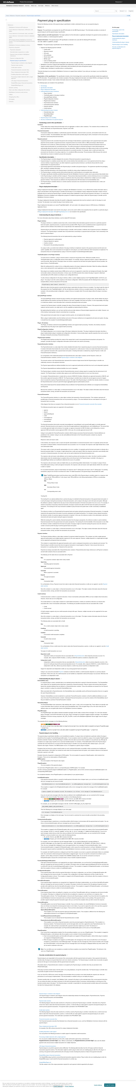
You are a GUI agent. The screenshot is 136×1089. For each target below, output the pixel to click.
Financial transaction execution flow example (90, 404)
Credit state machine (16, 67)
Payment (61, 671)
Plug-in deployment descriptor (48, 89)
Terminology (44, 85)
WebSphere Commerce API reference (18, 27)
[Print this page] (129, 16)
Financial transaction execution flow (20, 69)
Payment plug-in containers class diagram (21, 63)
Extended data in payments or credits (19, 52)
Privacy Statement (69, 1086)
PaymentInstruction (79, 655)
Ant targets (11, 99)
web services (18, 92)
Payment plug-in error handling (48, 117)
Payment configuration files (17, 58)
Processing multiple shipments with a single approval (52, 1037)
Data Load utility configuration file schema (19, 90)
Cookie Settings (98, 1085)
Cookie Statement (58, 1086)
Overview (27, 5)
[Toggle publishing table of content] (6, 19)
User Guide (40, 5)
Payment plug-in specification (33, 15)
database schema (19, 45)
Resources (118, 2)
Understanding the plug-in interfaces (50, 91)
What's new (33, 5)
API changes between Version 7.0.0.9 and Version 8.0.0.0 (22, 41)
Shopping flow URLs (14, 97)
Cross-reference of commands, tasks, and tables (21, 33)
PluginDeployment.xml (64, 211)
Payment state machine (17, 65)
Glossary (11, 101)
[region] (68, 1085)
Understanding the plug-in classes (49, 110)
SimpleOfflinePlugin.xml (17, 85)
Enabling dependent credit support (19, 74)
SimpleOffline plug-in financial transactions (21, 83)
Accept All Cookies (109, 1085)
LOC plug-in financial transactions (19, 80)
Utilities (11, 94)
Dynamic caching (13, 87)
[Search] (116, 11)
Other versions (55, 5)
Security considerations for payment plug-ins (52, 119)
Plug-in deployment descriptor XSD (20, 72)
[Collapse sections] (127, 16)
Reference (47, 5)
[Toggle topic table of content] (130, 19)
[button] (7, 25)
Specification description (47, 87)
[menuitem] (27, 5)
